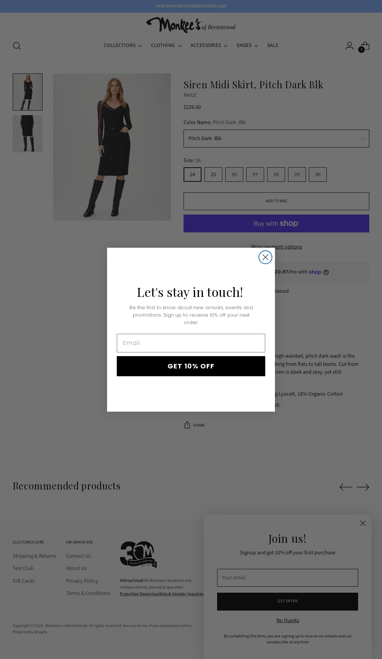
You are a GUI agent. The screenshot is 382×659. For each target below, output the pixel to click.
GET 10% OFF (191, 366)
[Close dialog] (265, 257)
